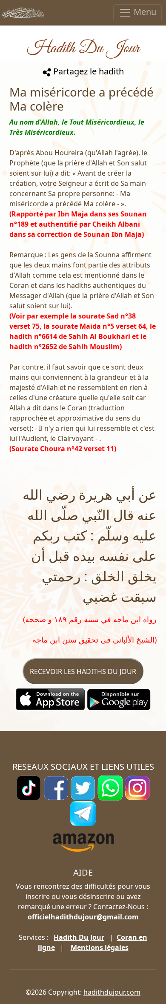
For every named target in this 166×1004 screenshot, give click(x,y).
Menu (144, 11)
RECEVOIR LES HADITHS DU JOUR (83, 671)
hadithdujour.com (111, 992)
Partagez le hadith (87, 71)
